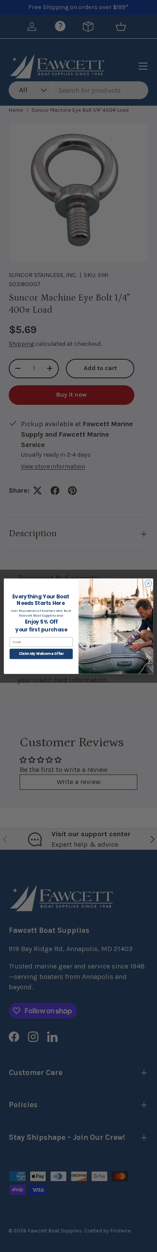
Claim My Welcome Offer (41, 653)
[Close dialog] (148, 583)
